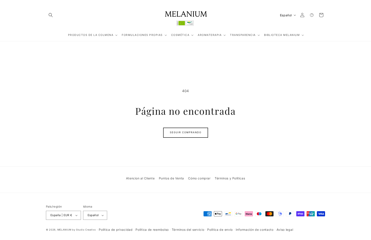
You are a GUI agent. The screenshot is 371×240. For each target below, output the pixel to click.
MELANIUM (64, 229)
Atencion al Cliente (140, 178)
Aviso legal (285, 229)
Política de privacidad (115, 229)
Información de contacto (255, 229)
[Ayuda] (311, 15)
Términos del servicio (188, 229)
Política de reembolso (152, 229)
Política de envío (220, 229)
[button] (50, 15)
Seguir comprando (185, 132)
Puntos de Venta (171, 178)
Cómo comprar (199, 178)
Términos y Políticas (230, 178)
